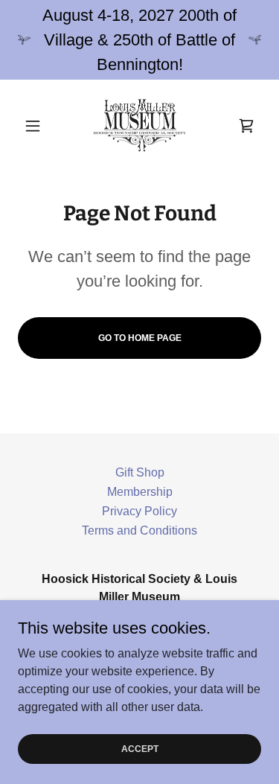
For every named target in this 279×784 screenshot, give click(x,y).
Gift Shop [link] (139, 472)
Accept (139, 748)
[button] (36, 126)
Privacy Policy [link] (139, 511)
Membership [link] (140, 491)
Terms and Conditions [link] (139, 530)
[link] (139, 125)
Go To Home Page (140, 338)
